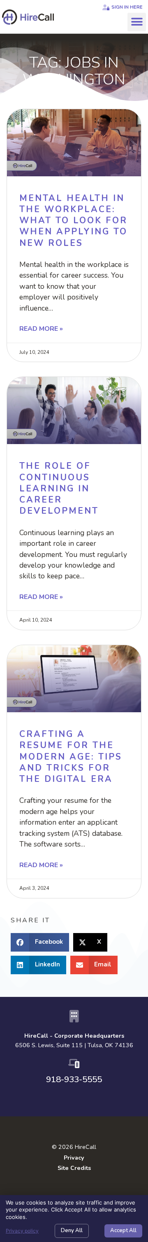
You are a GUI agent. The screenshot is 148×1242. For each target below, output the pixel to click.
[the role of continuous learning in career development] (74, 410)
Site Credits (74, 1168)
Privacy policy (22, 1231)
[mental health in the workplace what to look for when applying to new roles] (74, 142)
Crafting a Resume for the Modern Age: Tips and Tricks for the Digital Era (70, 756)
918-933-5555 (74, 1079)
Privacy (74, 1157)
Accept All (123, 1230)
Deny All (72, 1230)
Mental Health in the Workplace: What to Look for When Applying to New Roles (73, 220)
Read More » (41, 328)
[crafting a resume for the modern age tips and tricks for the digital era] (74, 678)
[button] (136, 22)
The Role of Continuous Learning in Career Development (59, 488)
